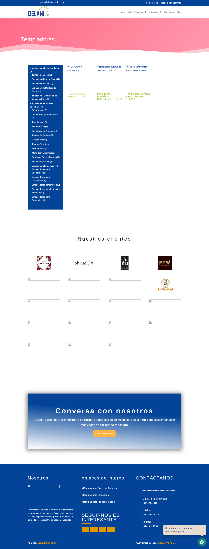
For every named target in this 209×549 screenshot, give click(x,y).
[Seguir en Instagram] (94, 529)
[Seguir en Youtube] (102, 529)
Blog (179, 12)
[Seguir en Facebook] (85, 529)
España (146, 521)
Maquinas (153, 12)
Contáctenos (152, 3)
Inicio (122, 12)
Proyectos (169, 12)
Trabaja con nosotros (171, 3)
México (146, 510)
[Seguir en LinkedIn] (111, 529)
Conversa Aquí (104, 433)
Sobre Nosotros (135, 12)
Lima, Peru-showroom (154, 498)
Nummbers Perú (47, 543)
